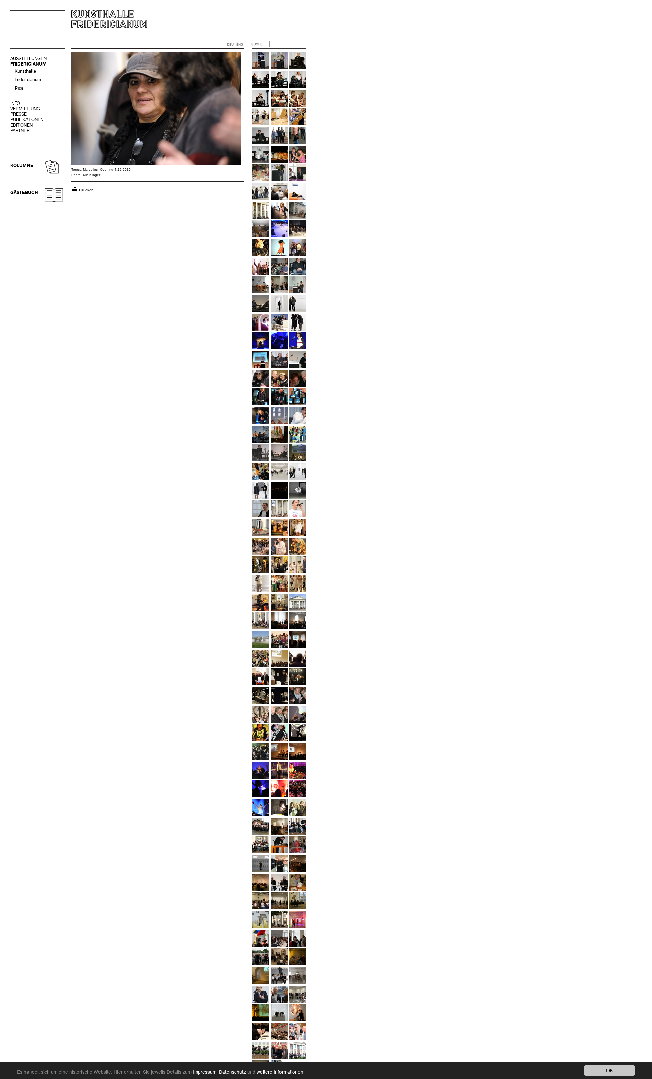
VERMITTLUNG (25, 108)
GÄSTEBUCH (24, 192)
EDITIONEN (21, 125)
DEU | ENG (235, 44)
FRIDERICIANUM (28, 64)
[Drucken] (74, 190)
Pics (19, 88)
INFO (15, 103)
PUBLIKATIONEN (26, 119)
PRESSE (18, 114)
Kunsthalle (25, 71)
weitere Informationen (280, 1071)
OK (609, 1070)
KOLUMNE (21, 165)
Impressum (204, 1071)
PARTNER (20, 130)
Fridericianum (28, 79)
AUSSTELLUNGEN (28, 58)
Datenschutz (232, 1071)
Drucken (86, 190)
